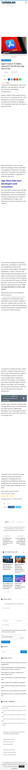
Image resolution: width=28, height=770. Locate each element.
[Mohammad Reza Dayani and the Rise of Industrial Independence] (8, 559)
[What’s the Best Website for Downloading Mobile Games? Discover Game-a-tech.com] (20, 559)
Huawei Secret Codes (8, 741)
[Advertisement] (14, 21)
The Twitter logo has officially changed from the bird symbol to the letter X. (8, 541)
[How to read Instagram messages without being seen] (20, 578)
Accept (21, 766)
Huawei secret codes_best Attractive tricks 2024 (13, 690)
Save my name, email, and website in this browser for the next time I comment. (14, 631)
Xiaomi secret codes (8, 744)
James (4, 710)
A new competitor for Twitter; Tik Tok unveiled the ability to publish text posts (20, 541)
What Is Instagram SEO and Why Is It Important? (13, 682)
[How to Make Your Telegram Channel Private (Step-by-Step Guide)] (8, 578)
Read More (14, 768)
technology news (6, 60)
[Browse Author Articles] (14, 517)
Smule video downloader (9, 749)
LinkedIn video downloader (9, 752)
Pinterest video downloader (9, 754)
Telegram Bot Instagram (8, 739)
